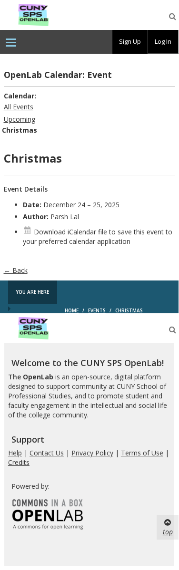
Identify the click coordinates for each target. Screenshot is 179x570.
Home (72, 310)
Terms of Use (142, 452)
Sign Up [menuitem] (130, 41)
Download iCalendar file (70, 231)
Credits (19, 462)
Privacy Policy (92, 452)
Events (97, 310)
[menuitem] (11, 42)
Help (15, 452)
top (168, 531)
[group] (130, 42)
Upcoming (19, 119)
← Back (16, 270)
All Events (18, 106)
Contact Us (47, 452)
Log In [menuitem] (163, 41)
